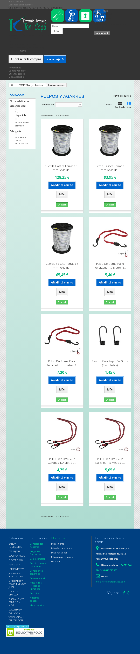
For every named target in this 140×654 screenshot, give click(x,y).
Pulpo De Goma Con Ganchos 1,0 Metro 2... (62, 461)
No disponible (20, 114)
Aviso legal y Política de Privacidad (36, 585)
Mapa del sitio (16, 76)
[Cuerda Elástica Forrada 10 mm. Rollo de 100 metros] (62, 140)
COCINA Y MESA (17, 555)
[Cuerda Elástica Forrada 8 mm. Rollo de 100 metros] (110, 140)
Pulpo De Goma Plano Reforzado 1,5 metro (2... (62, 363)
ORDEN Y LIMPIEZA (13, 593)
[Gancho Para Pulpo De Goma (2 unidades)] (110, 335)
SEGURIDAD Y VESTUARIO (15, 611)
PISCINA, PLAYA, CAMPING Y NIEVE (17, 602)
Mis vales (55, 561)
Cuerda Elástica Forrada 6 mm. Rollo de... (62, 265)
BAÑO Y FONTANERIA (15, 545)
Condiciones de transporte (38, 565)
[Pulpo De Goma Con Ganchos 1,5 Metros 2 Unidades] (110, 433)
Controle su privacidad (17, 626)
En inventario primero (22, 124)
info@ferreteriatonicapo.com (110, 581)
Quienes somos (17, 73)
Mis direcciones (59, 552)
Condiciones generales (36, 572)
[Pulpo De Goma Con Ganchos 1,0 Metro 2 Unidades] (62, 433)
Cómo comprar (37, 558)
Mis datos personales (62, 557)
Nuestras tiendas (34, 599)
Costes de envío (38, 578)
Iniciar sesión (16, 1)
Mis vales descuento (61, 548)
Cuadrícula (120, 107)
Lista (129, 107)
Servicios (34, 593)
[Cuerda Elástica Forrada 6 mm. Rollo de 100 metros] (62, 238)
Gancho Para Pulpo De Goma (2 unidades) (110, 363)
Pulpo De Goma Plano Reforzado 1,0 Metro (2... (110, 265)
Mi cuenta (58, 538)
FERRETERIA (14, 564)
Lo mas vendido (17, 70)
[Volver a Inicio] (12, 85)
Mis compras (57, 543)
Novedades (15, 67)
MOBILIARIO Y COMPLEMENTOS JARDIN (17, 584)
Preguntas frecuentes (35, 553)
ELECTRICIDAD (16, 560)
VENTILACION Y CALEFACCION (16, 619)
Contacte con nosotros (21, 4)
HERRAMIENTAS (16, 569)
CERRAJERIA (14, 551)
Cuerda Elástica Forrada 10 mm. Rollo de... (62, 168)
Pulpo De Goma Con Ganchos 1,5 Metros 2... (110, 461)
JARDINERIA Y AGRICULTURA (16, 575)
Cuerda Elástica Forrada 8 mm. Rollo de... (110, 168)
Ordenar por (47, 104)
